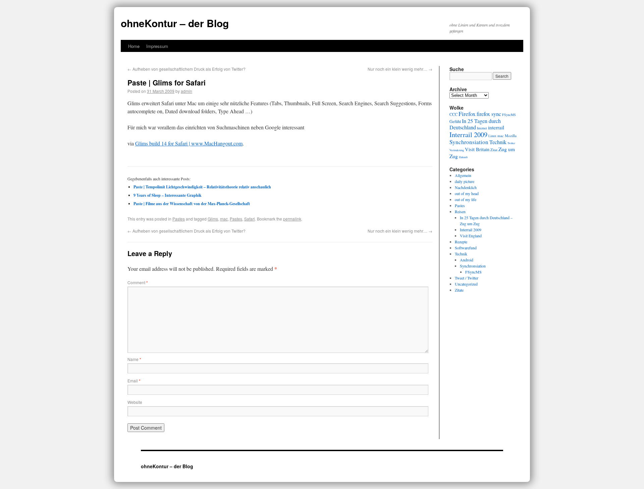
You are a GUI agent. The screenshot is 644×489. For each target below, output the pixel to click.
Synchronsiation (468, 142)
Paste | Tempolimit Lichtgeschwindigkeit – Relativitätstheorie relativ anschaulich (202, 187)
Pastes (178, 219)
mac (224, 219)
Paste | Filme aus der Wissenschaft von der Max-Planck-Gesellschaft (191, 203)
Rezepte (461, 241)
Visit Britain (477, 149)
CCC (453, 114)
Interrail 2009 (468, 134)
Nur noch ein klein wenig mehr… (400, 69)
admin (186, 91)
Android (466, 259)
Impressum (157, 46)
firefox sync (489, 114)
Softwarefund (466, 247)
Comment (137, 282)
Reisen (460, 211)
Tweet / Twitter (466, 278)
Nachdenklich (466, 187)
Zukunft (463, 157)
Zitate (459, 290)
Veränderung (456, 150)
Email (134, 380)
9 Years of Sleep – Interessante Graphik (167, 195)
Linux (492, 136)
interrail (496, 127)
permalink (292, 219)
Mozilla (511, 135)
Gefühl (455, 121)
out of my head (467, 193)
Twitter (511, 143)
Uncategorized (466, 284)
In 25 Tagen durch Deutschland (475, 124)
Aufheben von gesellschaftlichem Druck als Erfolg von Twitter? (186, 69)
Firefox (467, 114)
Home (134, 46)
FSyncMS (509, 115)
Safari (249, 219)
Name (134, 359)
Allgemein (463, 175)
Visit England (471, 235)
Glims (213, 219)
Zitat (493, 149)
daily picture (464, 181)
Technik (497, 142)
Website (134, 402)
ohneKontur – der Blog (175, 23)
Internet (482, 128)
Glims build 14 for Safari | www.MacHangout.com (189, 143)
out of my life (465, 199)
